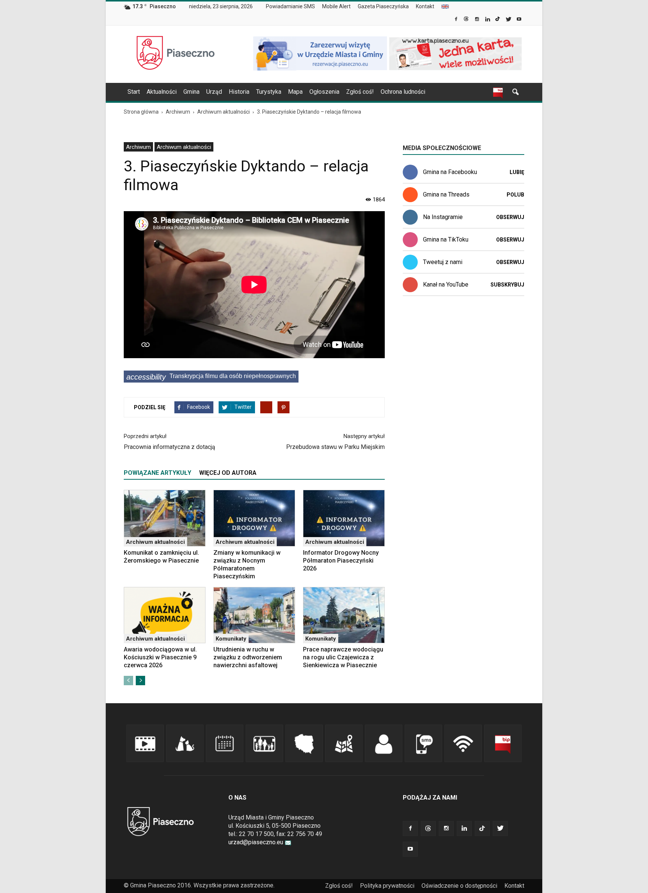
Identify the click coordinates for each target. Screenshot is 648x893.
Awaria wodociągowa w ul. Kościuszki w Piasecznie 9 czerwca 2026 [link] (160, 657)
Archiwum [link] (138, 147)
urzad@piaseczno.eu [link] (255, 842)
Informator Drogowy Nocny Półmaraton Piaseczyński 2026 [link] (341, 560)
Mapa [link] (295, 91)
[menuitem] (293, 7)
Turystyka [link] (268, 91)
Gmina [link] (191, 91)
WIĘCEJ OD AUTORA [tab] (227, 472)
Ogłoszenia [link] (324, 91)
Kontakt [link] (425, 6)
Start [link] (134, 91)
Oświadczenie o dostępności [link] (459, 885)
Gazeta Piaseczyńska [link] (383, 6)
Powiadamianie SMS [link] (290, 6)
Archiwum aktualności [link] (184, 147)
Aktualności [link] (162, 91)
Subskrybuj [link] (507, 285)
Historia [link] (239, 91)
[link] (456, 20)
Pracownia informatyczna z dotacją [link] (169, 446)
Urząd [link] (214, 91)
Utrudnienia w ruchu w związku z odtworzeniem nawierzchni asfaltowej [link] (247, 657)
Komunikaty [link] (231, 638)
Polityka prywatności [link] (387, 885)
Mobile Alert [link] (336, 6)
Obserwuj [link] (510, 217)
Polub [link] (515, 195)
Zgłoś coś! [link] (360, 91)
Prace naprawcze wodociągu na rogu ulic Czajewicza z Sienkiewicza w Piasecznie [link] (343, 657)
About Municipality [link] (445, 6)
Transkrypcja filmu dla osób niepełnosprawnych (211, 377)
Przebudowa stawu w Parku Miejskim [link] (335, 446)
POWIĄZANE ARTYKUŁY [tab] (157, 472)
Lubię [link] (517, 172)
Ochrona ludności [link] (403, 91)
